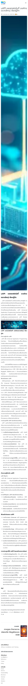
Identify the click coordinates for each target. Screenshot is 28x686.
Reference (3, 659)
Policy (2, 663)
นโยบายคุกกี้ (8, 680)
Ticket (2, 661)
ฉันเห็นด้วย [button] (24, 684)
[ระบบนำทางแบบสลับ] (25, 2)
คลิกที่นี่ (22, 612)
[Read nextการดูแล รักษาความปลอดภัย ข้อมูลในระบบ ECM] (24, 631)
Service (3, 670)
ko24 (11, 612)
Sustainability (4, 673)
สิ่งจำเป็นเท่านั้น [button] (17, 684)
